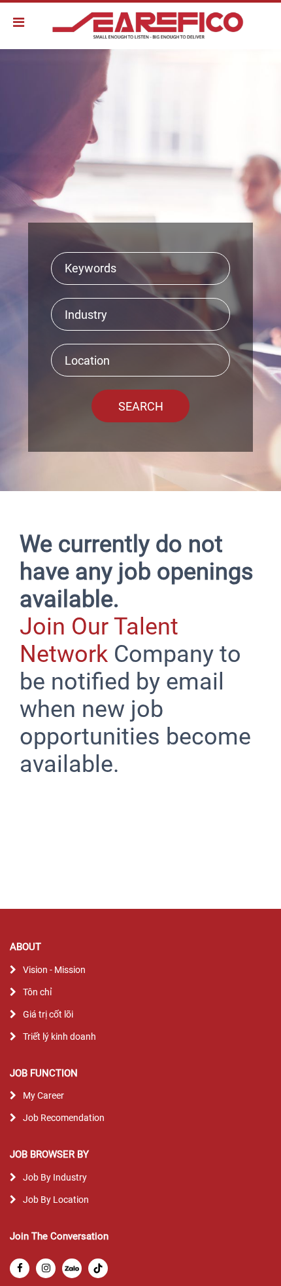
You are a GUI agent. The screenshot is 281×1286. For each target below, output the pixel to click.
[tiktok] (98, 1268)
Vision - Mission (54, 969)
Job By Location (56, 1199)
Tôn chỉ (37, 992)
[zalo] (72, 1268)
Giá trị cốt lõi (48, 1014)
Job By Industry (55, 1177)
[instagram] (46, 1268)
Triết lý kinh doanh (59, 1036)
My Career (43, 1095)
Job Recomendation (64, 1117)
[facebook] (19, 1268)
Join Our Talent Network (99, 640)
